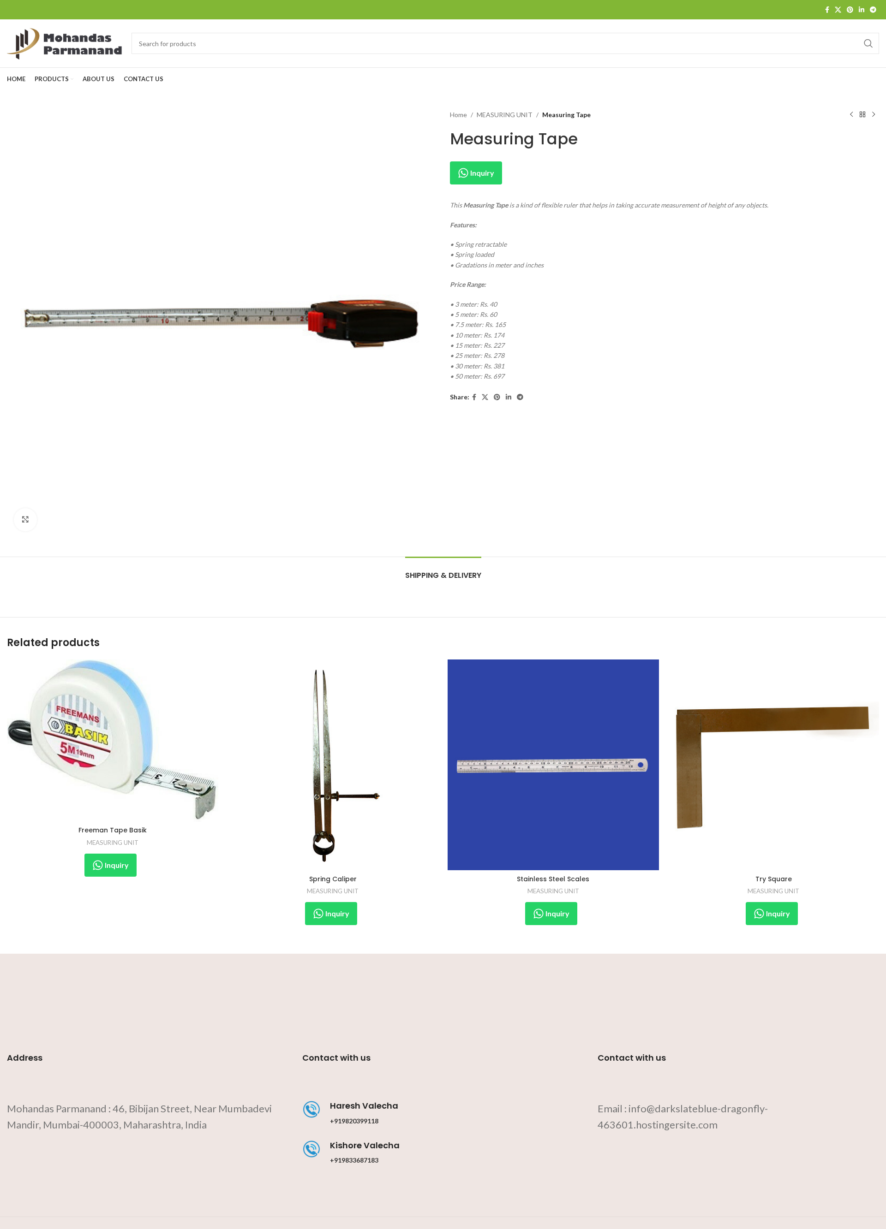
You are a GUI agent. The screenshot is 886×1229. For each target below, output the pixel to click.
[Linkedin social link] (861, 10)
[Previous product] (851, 114)
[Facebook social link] (827, 10)
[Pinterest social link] (850, 10)
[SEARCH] (868, 43)
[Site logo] (64, 43)
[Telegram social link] (873, 10)
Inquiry (481, 172)
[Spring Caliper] (333, 765)
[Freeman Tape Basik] (112, 740)
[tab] (443, 571)
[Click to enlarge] (25, 519)
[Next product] (873, 114)
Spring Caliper (333, 879)
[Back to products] (862, 114)
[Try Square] (774, 765)
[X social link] (838, 10)
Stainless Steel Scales (553, 879)
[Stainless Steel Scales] (553, 765)
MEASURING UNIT (505, 115)
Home (458, 115)
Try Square (773, 879)
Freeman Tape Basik (112, 830)
